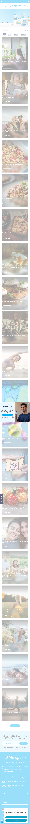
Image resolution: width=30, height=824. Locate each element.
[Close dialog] (28, 403)
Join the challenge (7, 414)
